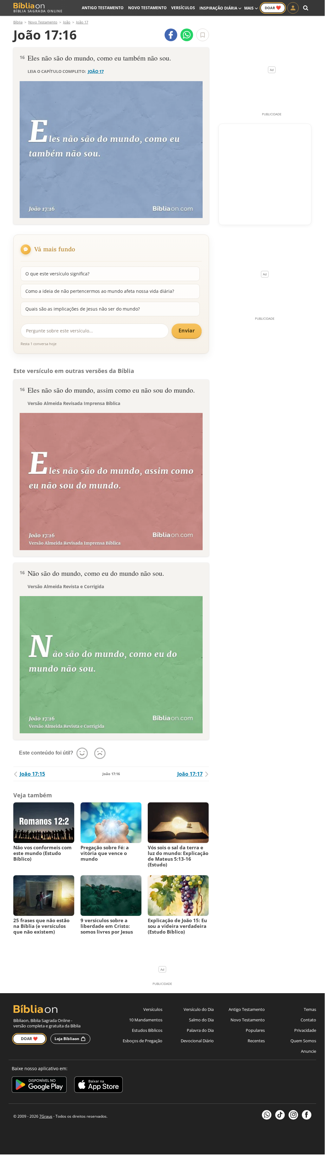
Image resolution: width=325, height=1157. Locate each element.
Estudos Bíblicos (147, 1030)
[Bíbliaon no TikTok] (280, 1115)
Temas (310, 1009)
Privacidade (305, 1030)
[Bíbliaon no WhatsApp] (266, 1115)
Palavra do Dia (200, 1030)
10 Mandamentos (145, 1020)
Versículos (183, 7)
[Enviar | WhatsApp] (186, 35)
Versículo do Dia (199, 1009)
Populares (255, 1030)
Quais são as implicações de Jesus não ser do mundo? (82, 309)
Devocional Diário (197, 1041)
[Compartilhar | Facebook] (171, 35)
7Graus (45, 1116)
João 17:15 (32, 773)
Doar (273, 7)
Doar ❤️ (29, 1038)
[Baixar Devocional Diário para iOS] (98, 1085)
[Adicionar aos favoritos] (202, 35)
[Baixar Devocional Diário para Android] (39, 1085)
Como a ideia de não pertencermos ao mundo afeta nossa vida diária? (99, 291)
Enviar (187, 330)
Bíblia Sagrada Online (37, 11)
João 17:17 (190, 773)
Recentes (256, 1041)
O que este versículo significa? (57, 274)
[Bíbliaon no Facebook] (306, 1115)
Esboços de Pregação (142, 1041)
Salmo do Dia (201, 1020)
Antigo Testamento (103, 7)
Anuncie (308, 1051)
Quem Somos (303, 1041)
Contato (308, 1020)
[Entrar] (293, 8)
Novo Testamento (147, 7)
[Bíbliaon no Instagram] (293, 1115)
